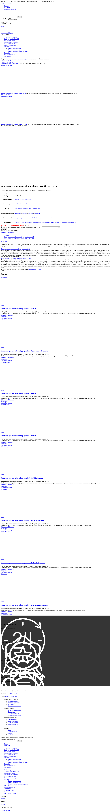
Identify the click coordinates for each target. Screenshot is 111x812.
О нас (9, 730)
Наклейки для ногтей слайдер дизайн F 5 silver (18, 308)
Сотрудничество (12, 731)
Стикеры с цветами (13, 713)
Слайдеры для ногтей (11, 63)
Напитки (30, 213)
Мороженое (17, 213)
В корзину (4, 229)
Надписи (24, 213)
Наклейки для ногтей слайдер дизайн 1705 (13, 93)
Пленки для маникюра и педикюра (18, 51)
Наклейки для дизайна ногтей (23, 222)
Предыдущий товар (6, 65)
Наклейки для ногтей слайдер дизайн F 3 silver (18, 393)
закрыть (3, 798)
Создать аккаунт (5, 810)
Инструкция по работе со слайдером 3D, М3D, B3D (19, 238)
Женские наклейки (20, 208)
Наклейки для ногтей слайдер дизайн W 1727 (14, 124)
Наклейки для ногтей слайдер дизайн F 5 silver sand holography (24, 605)
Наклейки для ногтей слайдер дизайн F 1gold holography (22, 478)
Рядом (2, 305)
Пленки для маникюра (14, 48)
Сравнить (7, 792)
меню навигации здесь (20, 59)
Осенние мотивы (13, 724)
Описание (7, 235)
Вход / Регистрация (10, 793)
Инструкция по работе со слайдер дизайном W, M (19, 237)
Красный (22, 204)
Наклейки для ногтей (54, 222)
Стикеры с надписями (14, 715)
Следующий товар (6, 96)
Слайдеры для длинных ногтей (23, 218)
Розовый (28, 204)
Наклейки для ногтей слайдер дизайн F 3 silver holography (23, 563)
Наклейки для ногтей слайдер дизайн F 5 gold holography (22, 520)
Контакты (10, 734)
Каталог (10, 733)
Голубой (16, 204)
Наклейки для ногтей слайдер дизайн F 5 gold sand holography (24, 351)
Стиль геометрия (13, 722)
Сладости (37, 213)
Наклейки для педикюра (69, 222)
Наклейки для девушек (33, 208)
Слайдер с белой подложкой (22, 199)
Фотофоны (11, 704)
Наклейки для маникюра (40, 222)
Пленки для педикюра (14, 50)
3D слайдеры (11, 712)
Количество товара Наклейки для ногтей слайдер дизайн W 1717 (22, 227)
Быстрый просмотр (6, 318)
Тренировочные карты (14, 706)
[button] (4, 316)
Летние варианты (13, 719)
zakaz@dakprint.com (11, 696)
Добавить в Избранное (7, 232)
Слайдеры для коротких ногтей (43, 218)
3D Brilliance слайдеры (14, 710)
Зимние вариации (13, 721)
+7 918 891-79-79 (12, 693)
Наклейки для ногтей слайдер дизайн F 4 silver (18, 436)
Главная (3, 63)
